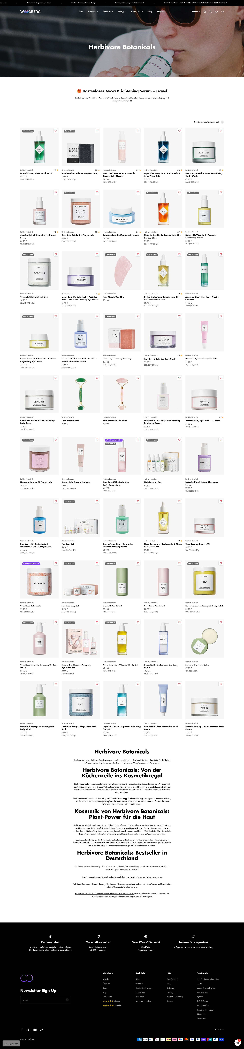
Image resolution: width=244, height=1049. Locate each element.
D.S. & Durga (202, 1001)
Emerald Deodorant (112, 606)
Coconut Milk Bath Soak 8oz (34, 297)
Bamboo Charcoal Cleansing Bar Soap (80, 173)
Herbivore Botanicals (26, 170)
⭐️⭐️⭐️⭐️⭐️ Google (111, 1001)
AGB (138, 979)
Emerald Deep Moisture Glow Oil (36, 173)
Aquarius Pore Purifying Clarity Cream (121, 235)
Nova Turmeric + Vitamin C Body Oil (120, 665)
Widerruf (139, 983)
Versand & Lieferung (175, 997)
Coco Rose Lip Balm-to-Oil (197, 544)
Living (121, 12)
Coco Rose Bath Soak (30, 606)
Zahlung (170, 992)
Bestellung (170, 988)
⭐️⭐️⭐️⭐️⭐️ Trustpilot (112, 1005)
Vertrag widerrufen (143, 1001)
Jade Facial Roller (70, 420)
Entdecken (108, 12)
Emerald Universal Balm (197, 665)
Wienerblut (201, 1018)
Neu (81, 12)
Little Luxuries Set (152, 482)
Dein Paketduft (172, 979)
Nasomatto (201, 1014)
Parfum (91, 12)
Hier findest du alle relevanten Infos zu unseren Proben (50, 950)
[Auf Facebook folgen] (22, 1030)
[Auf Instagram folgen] (28, 1030)
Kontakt (106, 979)
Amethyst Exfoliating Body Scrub (160, 359)
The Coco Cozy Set (70, 606)
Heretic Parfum (203, 1005)
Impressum (140, 997)
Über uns (106, 983)
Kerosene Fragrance (205, 1010)
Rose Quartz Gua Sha (113, 297)
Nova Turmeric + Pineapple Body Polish (204, 606)
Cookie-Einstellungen (144, 988)
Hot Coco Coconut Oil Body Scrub (36, 482)
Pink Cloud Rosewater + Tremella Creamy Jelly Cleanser (95, 884)
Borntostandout (203, 992)
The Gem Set (68, 544)
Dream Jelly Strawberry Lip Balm (201, 359)
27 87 (199, 983)
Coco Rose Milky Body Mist (116, 482)
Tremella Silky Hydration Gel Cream (202, 421)
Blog (150, 12)
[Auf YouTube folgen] (35, 1030)
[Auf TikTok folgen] (41, 1030)
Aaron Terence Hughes (206, 988)
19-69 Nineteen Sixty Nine (208, 979)
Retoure (170, 1001)
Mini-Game (107, 997)
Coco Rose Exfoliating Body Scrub (78, 235)
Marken (161, 12)
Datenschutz (140, 992)
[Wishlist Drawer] (216, 11)
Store (105, 988)
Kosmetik (135, 12)
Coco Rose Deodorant (154, 606)
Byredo (200, 997)
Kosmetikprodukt (120, 831)
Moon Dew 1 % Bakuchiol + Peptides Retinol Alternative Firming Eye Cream (104, 894)
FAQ (168, 983)
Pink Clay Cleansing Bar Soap (117, 359)
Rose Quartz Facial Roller (115, 420)
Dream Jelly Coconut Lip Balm (76, 482)
